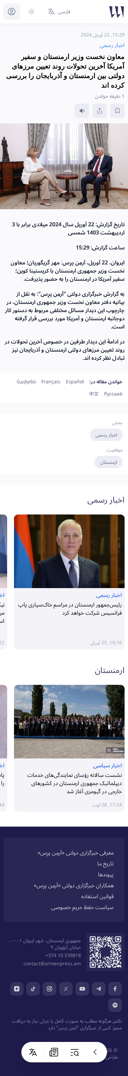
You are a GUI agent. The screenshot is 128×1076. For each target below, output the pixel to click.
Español (75, 381)
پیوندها (106, 874)
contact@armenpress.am (52, 963)
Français (50, 381)
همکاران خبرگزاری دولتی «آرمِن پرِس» (74, 885)
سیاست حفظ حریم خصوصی (82, 907)
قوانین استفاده (97, 896)
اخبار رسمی (106, 434)
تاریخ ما (105, 863)
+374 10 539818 (63, 955)
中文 (94, 393)
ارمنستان (108, 462)
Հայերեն (26, 381)
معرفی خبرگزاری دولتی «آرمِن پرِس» (76, 852)
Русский (113, 393)
